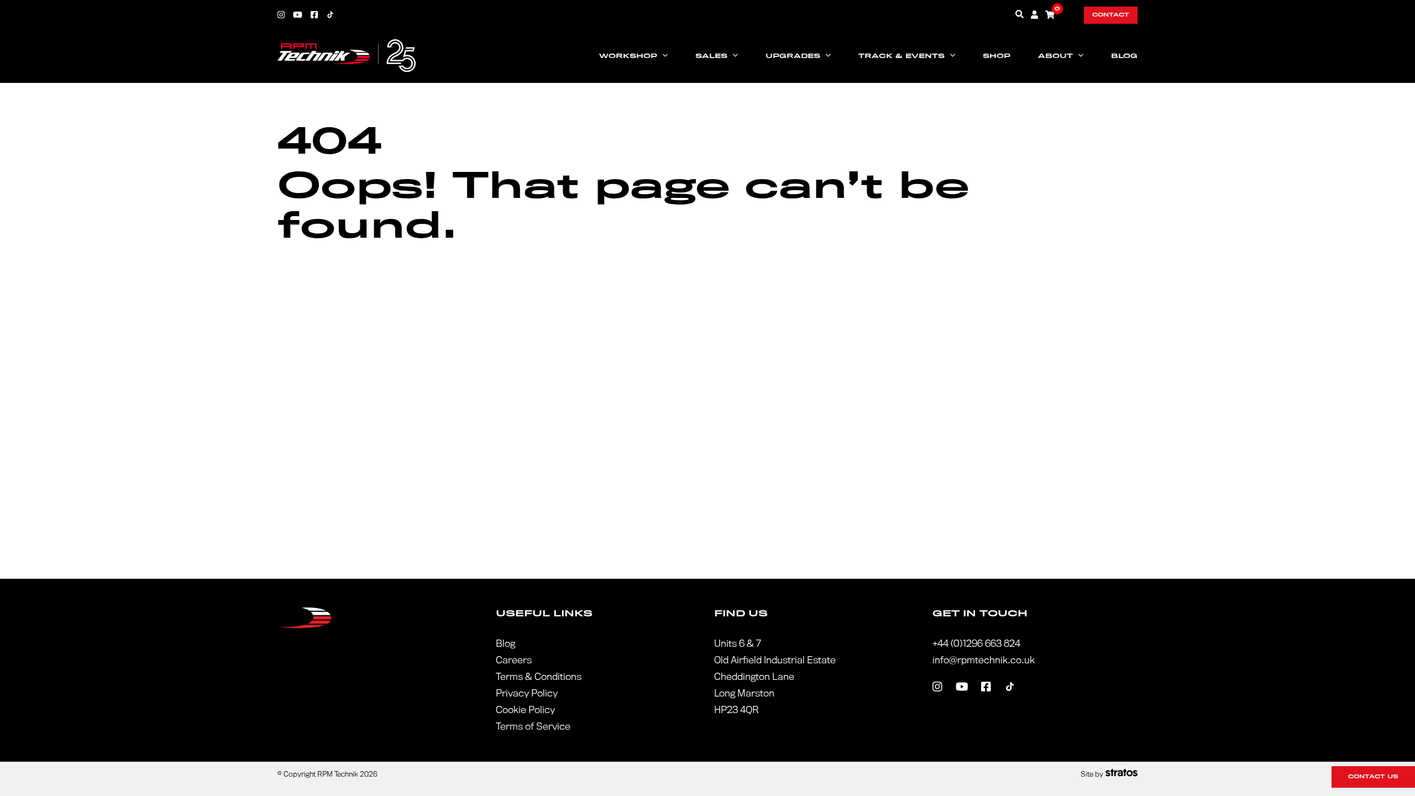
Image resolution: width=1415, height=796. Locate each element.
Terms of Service (533, 726)
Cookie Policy (525, 710)
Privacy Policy (527, 693)
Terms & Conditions (538, 677)
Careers (514, 660)
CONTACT (1110, 15)
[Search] (1019, 14)
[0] (1050, 14)
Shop (996, 56)
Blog (1124, 56)
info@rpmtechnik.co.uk (983, 660)
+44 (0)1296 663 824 (976, 643)
